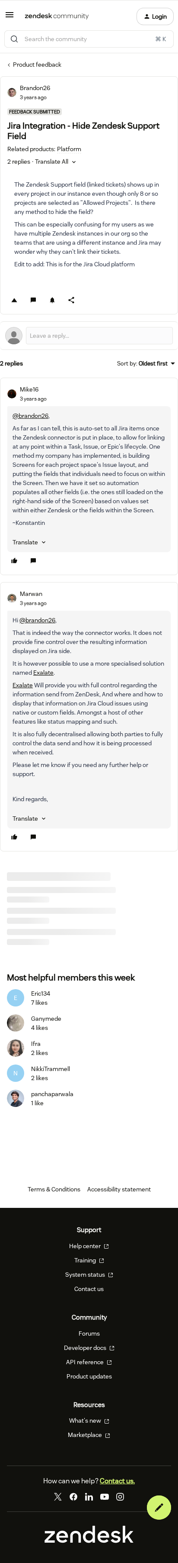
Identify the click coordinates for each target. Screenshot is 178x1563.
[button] (9, 18)
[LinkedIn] (89, 1496)
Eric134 (40, 993)
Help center (85, 1246)
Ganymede (46, 1019)
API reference (85, 1362)
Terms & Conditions (54, 1189)
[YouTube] (104, 1496)
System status (85, 1274)
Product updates (89, 1376)
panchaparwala (52, 1094)
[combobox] (89, 39)
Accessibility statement (119, 1189)
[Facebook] (73, 1496)
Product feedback (37, 64)
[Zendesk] (89, 1541)
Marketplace (85, 1435)
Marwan (31, 594)
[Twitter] (58, 1496)
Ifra (36, 1044)
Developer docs (86, 1348)
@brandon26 (30, 416)
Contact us (89, 1289)
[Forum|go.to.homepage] (57, 16)
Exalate (43, 672)
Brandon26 (35, 88)
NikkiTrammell (50, 1069)
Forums (89, 1333)
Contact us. (117, 1480)
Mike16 (29, 389)
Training (85, 1260)
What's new (85, 1420)
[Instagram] (120, 1496)
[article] (89, 476)
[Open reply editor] (89, 335)
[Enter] (14, 39)
